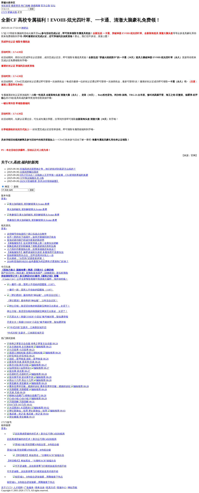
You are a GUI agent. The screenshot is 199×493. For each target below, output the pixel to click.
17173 (4, 12)
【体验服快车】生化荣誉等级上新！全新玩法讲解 (32, 243)
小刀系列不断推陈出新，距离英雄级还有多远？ (31, 249)
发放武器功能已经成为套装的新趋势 (25, 240)
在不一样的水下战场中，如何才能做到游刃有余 (31, 237)
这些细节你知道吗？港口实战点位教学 (27, 234)
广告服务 (29, 487)
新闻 (16, 186)
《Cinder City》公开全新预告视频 (18, 279)
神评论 (24, 28)
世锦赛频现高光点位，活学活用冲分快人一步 (30, 255)
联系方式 (50, 487)
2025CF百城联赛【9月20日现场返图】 (39, 181)
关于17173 (6, 487)
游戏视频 (35, 5)
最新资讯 (15, 5)
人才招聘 (18, 487)
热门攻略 (25, 5)
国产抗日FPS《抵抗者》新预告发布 (19, 273)
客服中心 (61, 487)
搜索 (32, 9)
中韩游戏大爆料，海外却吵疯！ (51, 279)
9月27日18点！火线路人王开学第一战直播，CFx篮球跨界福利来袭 (54, 175)
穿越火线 (12, 12)
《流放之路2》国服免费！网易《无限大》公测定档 (27, 270)
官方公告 (45, 5)
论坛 (53, 5)
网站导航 (72, 487)
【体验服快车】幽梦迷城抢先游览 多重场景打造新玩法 (35, 252)
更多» (4, 198)
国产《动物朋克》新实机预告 (53, 273)
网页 (7, 186)
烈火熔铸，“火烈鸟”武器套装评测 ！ (26, 258)
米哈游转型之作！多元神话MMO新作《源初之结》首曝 (30, 276)
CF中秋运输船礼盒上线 (32, 178)
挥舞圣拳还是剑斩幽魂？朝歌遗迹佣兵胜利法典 (31, 246)
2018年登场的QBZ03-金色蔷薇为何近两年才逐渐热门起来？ (37, 261)
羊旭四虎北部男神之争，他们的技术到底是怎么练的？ (48, 169)
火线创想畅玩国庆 (29, 172)
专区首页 (5, 5)
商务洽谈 (39, 487)
